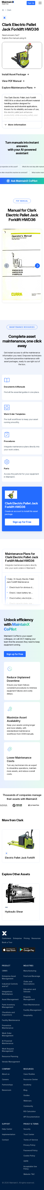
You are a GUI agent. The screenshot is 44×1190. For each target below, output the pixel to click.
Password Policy (30, 1150)
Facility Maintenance (11, 1020)
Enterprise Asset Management (9, 977)
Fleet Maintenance (31, 1005)
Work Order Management (7, 1034)
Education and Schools (29, 990)
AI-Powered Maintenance (7, 1042)
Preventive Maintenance (7, 1026)
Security (26, 1129)
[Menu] (40, 3)
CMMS (4, 971)
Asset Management (10, 999)
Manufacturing (29, 971)
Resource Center (30, 1079)
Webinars (27, 1101)
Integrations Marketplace (7, 993)
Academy (27, 1085)
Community (28, 1106)
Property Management (29, 998)
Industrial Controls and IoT (10, 985)
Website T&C (29, 1174)
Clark (9, 10)
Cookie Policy (29, 1156)
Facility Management (32, 1010)
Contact (5, 1140)
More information (17, 124)
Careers (5, 1079)
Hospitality (28, 1015)
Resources (36, 938)
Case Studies (29, 1074)
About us (6, 1074)
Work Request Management (8, 1050)
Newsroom (6, 1090)
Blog (25, 1090)
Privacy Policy (29, 1145)
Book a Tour (7, 942)
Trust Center (28, 1134)
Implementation (8, 1134)
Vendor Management (11, 1062)
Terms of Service (30, 1140)
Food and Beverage (31, 976)
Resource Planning (10, 1056)
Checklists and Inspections (8, 1013)
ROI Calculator (29, 1111)
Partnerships (7, 1085)
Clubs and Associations (28, 982)
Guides (26, 1095)
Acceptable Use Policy (30, 1167)
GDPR (25, 1161)
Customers (6, 938)
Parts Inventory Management (8, 1006)
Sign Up (31, 3)
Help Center (7, 1129)
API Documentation (31, 1117)
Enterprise (17, 938)
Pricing (27, 938)
